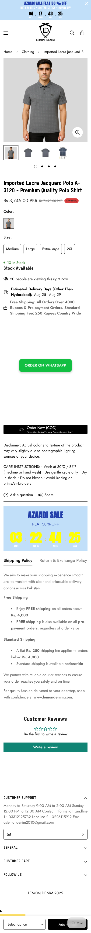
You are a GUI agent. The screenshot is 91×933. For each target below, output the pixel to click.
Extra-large (50, 249)
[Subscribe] (82, 834)
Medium (12, 249)
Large (30, 249)
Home (8, 51)
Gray (9, 223)
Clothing (28, 51)
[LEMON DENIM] (45, 33)
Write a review (45, 747)
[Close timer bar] (86, 4)
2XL (70, 249)
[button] (82, 33)
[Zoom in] (77, 132)
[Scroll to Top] (82, 908)
